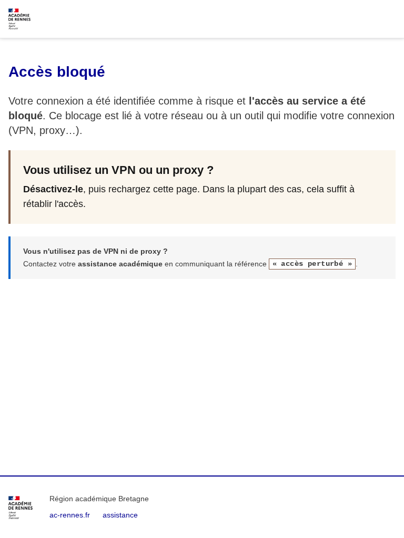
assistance (120, 515)
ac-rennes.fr (69, 515)
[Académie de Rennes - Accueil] (20, 507)
